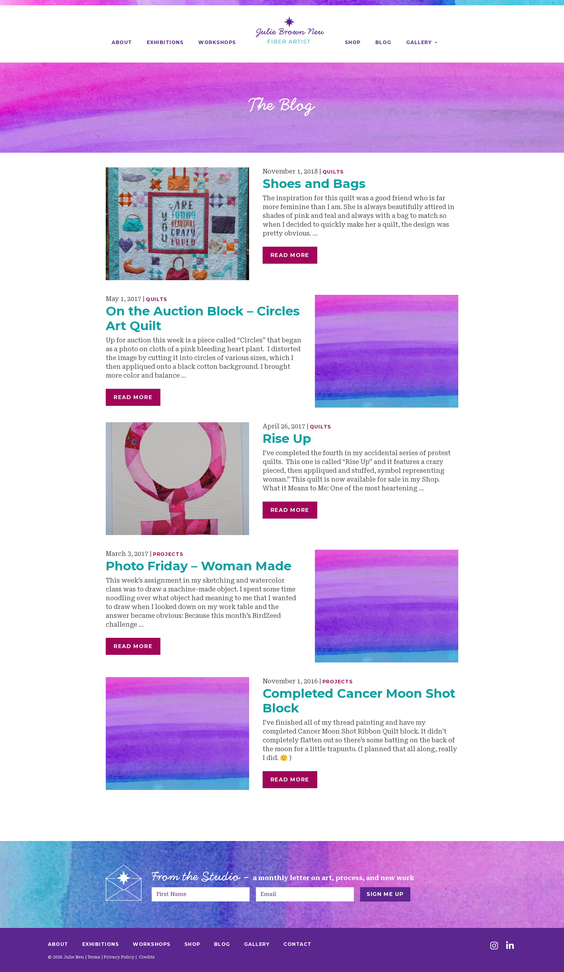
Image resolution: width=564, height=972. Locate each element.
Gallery (419, 42)
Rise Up (287, 438)
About (122, 42)
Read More (290, 255)
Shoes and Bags (314, 183)
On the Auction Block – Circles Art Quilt (203, 318)
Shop (353, 42)
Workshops (217, 42)
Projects (168, 554)
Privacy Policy (119, 957)
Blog (383, 42)
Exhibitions (165, 42)
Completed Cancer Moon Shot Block (359, 701)
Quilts (333, 172)
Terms (94, 957)
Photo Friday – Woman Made (198, 566)
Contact (297, 944)
